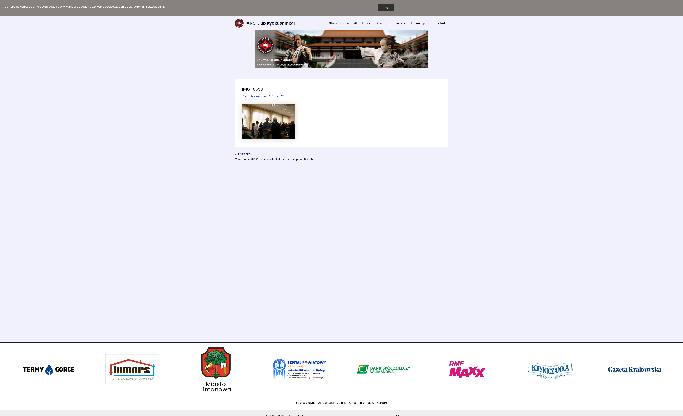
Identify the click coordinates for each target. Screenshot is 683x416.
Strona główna (339, 23)
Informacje (418, 23)
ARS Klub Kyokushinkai (271, 23)
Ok (386, 8)
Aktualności (362, 23)
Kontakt (440, 23)
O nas (398, 23)
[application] (387, 23)
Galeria (380, 23)
